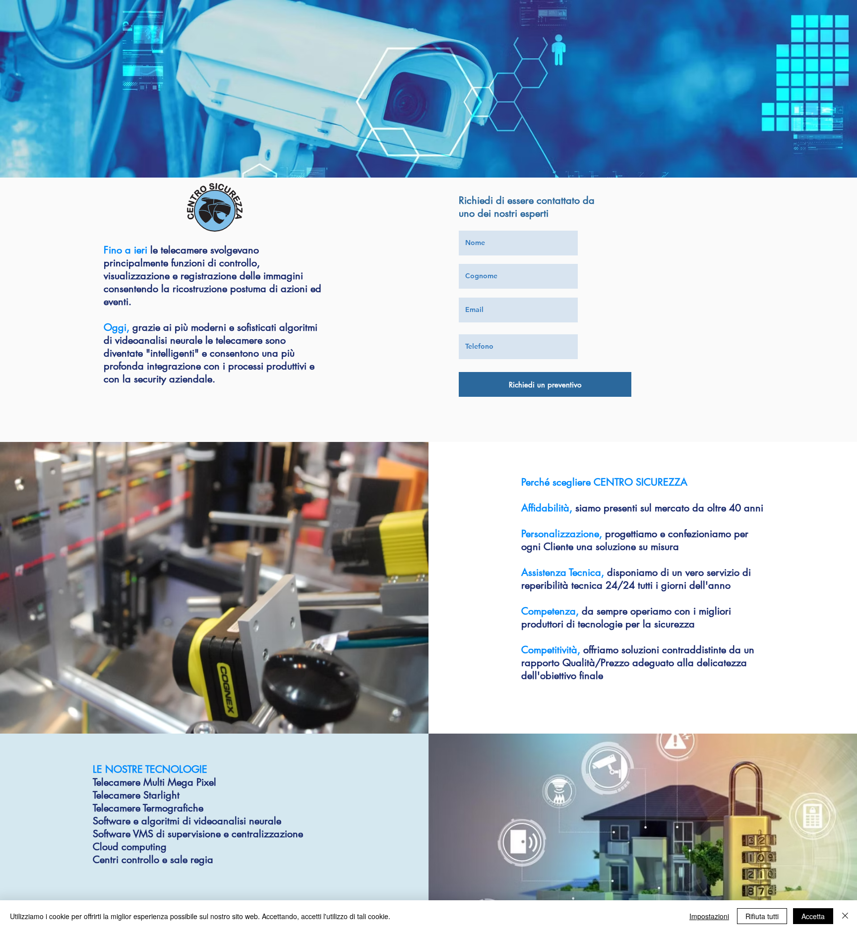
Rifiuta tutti (762, 916)
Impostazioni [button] (709, 916)
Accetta (813, 916)
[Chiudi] (845, 916)
